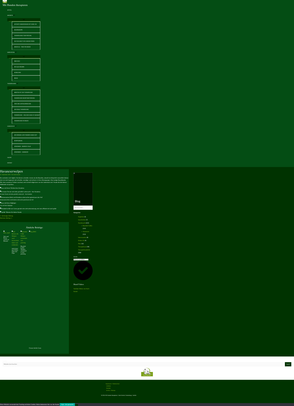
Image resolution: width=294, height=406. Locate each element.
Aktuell (9, 10)
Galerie (9, 157)
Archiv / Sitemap (110, 390)
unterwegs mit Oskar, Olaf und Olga (15, 250)
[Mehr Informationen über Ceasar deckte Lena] (144, 231)
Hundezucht (11, 126)
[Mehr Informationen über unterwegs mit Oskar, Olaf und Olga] (15, 245)
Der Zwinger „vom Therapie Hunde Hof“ (25, 135)
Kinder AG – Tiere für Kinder (22, 47)
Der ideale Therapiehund (21, 109)
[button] (14, 15)
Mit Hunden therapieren (15, 5)
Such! (288, 364)
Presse (16, 78)
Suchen (5, 361)
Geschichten (82, 220)
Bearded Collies (87, 225)
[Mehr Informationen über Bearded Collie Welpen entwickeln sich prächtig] (24, 243)
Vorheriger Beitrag (6, 216)
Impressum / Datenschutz (112, 383)
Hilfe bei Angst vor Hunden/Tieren (24, 41)
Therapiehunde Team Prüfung (23, 35)
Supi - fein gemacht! (67, 404)
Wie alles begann (19, 66)
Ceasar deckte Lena (35, 348)
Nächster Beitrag (6, 218)
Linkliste (108, 386)
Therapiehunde (11, 83)
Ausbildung (17, 72)
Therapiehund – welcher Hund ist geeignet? (27, 115)
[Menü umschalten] (23, 19)
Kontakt (9, 162)
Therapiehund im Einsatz (21, 120)
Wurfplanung (18, 140)
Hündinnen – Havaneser (21, 152)
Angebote (10, 15)
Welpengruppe (18, 30)
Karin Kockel (11, 52)
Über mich (17, 61)
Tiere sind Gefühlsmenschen (22, 103)
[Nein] (76, 405)
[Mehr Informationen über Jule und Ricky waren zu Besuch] (6, 233)
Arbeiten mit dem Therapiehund (23, 92)
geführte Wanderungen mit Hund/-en (25, 24)
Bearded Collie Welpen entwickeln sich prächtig (24, 250)
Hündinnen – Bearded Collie (22, 146)
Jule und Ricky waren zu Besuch (6, 238)
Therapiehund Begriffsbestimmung (24, 98)
